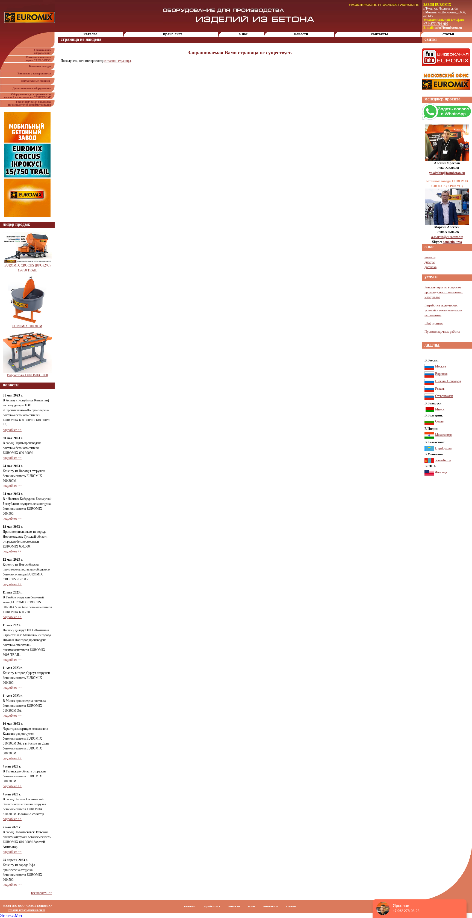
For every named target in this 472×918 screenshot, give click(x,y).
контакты (379, 34)
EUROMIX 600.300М (27, 326)
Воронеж (441, 374)
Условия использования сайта (26, 909)
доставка (430, 267)
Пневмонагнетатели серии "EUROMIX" (40, 59)
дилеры (429, 262)
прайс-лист (212, 906)
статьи (448, 34)
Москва (440, 366)
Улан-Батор (443, 460)
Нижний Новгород (448, 381)
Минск (439, 409)
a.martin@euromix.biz (447, 237)
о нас (243, 34)
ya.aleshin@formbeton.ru (447, 173)
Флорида (441, 472)
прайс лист (172, 34)
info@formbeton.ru (448, 28)
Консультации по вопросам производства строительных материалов (443, 292)
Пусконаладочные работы (442, 332)
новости (301, 34)
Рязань (439, 388)
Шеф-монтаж (433, 323)
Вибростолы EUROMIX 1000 (27, 375)
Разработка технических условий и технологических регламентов (443, 310)
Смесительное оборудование (44, 51)
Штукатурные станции (36, 80)
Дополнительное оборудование (32, 88)
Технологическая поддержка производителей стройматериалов (31, 103)
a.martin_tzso (452, 242)
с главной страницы (117, 61)
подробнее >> (12, 430)
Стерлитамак (444, 396)
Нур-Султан (443, 448)
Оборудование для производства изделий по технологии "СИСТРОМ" (29, 96)
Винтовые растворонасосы (34, 73)
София (439, 421)
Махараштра (443, 435)
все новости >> (41, 893)
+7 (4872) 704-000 (435, 24)
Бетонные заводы (40, 66)
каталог (90, 34)
